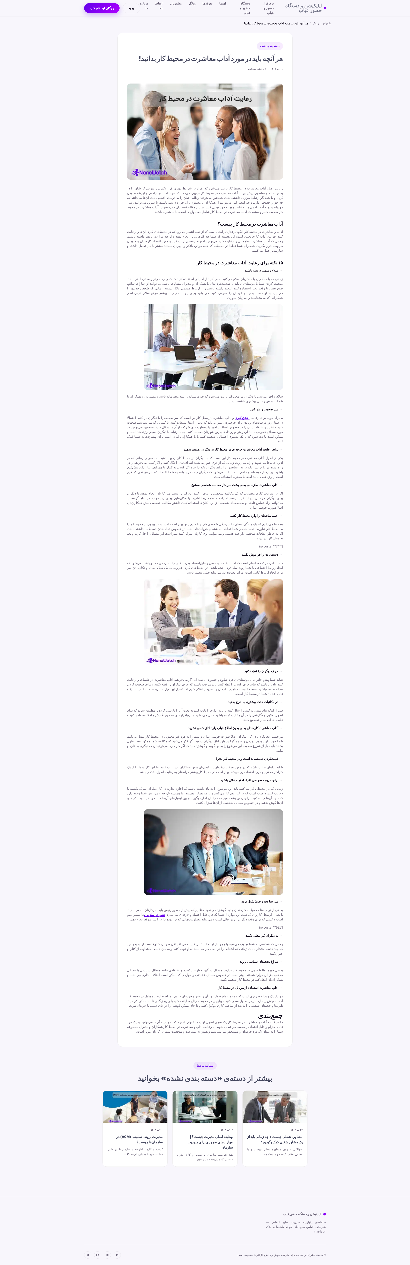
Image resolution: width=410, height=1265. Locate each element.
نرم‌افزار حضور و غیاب (268, 8)
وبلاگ (192, 3)
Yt (87, 1254)
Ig (107, 1254)
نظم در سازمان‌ (154, 914)
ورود (131, 8)
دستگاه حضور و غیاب (245, 8)
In (117, 1254)
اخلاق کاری (242, 418)
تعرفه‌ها (207, 3)
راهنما (223, 3)
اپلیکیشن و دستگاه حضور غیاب (303, 8)
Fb (97, 1254)
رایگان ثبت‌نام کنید (102, 8)
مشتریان (176, 3)
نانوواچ (327, 23)
